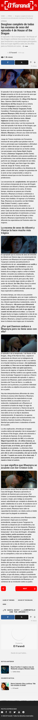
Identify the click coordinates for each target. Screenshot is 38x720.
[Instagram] (10, 712)
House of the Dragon (25, 600)
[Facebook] (6, 712)
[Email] (2, 712)
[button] (2, 6)
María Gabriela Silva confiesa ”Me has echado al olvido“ (23, 684)
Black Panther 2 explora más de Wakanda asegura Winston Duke (22, 668)
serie (4, 604)
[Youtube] (19, 712)
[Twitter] (15, 712)
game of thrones (8, 600)
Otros (4, 21)
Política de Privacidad (9, 709)
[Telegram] (23, 712)
